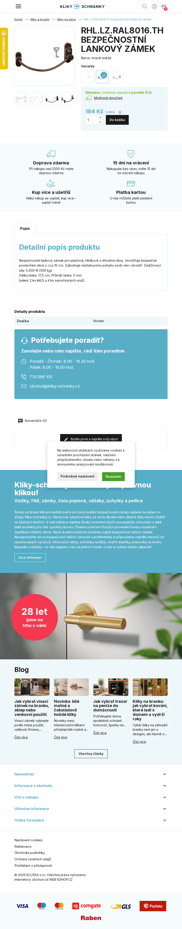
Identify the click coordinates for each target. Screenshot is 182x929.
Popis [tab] (25, 228)
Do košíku (117, 120)
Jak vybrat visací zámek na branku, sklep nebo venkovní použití (31, 708)
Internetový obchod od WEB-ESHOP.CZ (43, 879)
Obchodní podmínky (29, 853)
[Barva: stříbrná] (117, 77)
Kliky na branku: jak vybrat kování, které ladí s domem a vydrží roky (150, 710)
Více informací (30, 557)
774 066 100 (41, 376)
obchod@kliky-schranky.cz (55, 386)
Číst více (21, 737)
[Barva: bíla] (87, 77)
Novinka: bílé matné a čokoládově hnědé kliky (66, 708)
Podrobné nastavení (77, 476)
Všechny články (91, 754)
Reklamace (23, 846)
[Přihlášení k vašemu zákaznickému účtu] (154, 6)
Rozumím (113, 476)
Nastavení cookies (28, 840)
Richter (98, 321)
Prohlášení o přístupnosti (33, 865)
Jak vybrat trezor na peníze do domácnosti (110, 706)
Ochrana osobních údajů (32, 859)
